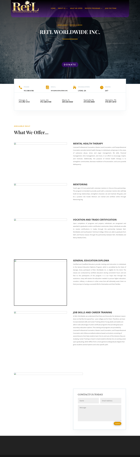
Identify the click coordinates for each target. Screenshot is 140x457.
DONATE (70, 64)
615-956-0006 (89, 102)
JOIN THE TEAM (110, 8)
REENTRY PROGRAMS (92, 8)
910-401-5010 (110, 102)
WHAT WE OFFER (76, 8)
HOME (53, 8)
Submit (117, 423)
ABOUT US (62, 8)
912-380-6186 (45, 102)
